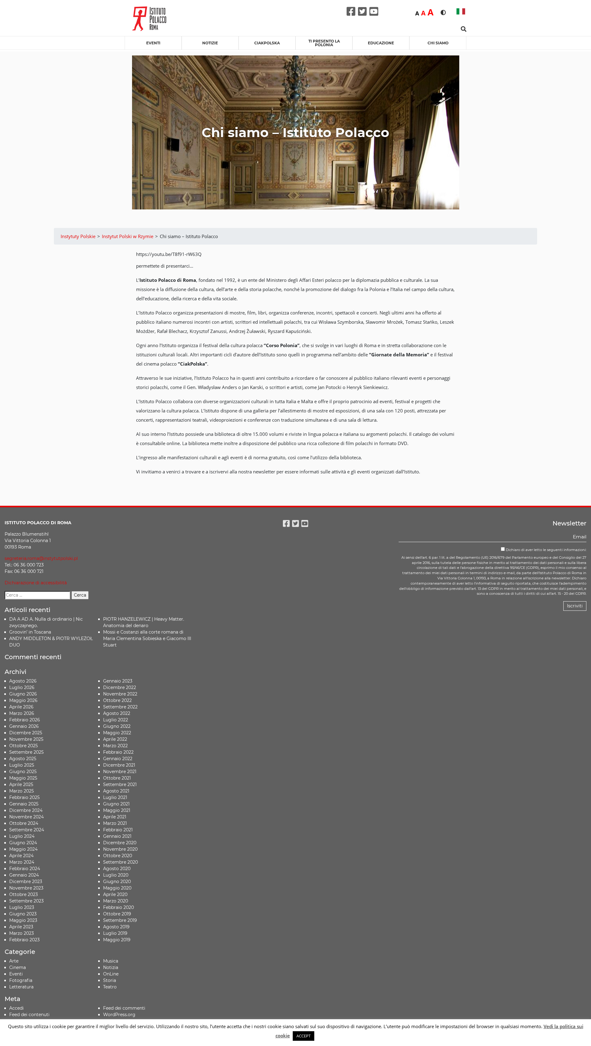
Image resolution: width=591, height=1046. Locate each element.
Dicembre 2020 (119, 842)
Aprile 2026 (21, 707)
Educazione (381, 43)
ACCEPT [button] (303, 1036)
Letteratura (21, 987)
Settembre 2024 (26, 830)
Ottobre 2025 (23, 745)
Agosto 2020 (117, 868)
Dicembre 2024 (25, 810)
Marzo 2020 (115, 901)
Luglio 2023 (21, 907)
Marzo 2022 (115, 745)
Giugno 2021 (116, 804)
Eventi (153, 43)
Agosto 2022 (116, 713)
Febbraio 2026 (24, 720)
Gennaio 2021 (117, 836)
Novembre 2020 (120, 849)
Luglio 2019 (115, 933)
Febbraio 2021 (118, 830)
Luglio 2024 (21, 836)
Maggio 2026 (23, 700)
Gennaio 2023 (117, 681)
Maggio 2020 (117, 888)
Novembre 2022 (120, 694)
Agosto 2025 (22, 758)
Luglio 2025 (21, 765)
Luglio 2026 (21, 687)
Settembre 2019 (120, 920)
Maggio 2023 (23, 920)
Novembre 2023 (26, 888)
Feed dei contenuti (29, 1014)
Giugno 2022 (117, 726)
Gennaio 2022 (117, 758)
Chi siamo (438, 43)
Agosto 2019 (116, 927)
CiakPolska (267, 43)
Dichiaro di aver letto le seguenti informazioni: (545, 550)
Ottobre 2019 (117, 914)
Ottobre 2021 (117, 778)
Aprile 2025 (21, 784)
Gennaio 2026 (24, 726)
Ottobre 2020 (117, 855)
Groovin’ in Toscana (30, 632)
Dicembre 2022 (119, 687)
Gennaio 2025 (23, 804)
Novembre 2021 (119, 771)
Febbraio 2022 (118, 752)
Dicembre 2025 (25, 733)
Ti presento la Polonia (324, 43)
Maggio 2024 (23, 849)
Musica (110, 961)
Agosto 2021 (116, 791)
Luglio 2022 (115, 720)
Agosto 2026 (23, 681)
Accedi (16, 1008)
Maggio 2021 (116, 810)
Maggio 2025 (23, 778)
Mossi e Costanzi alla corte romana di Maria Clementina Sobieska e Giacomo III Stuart (147, 638)
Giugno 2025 (23, 771)
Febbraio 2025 (24, 797)
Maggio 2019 (117, 940)
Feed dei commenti (124, 1008)
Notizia (110, 967)
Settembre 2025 (26, 752)
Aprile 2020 (115, 894)
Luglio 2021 (115, 797)
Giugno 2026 (23, 694)
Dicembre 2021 (119, 765)
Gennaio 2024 (24, 875)
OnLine (111, 974)
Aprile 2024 (21, 855)
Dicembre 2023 (25, 881)
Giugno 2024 (23, 842)
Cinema (17, 967)
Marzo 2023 (21, 933)
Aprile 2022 (115, 739)
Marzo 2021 (115, 823)
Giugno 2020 (117, 881)
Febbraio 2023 (24, 940)
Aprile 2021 (114, 817)
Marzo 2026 (21, 713)
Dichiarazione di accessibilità (36, 583)
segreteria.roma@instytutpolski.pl (41, 558)
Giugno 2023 (23, 914)
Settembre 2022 (120, 707)
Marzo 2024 (21, 862)
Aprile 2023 (21, 927)
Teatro (110, 987)
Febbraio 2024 (24, 868)
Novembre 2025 (26, 739)
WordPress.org (119, 1014)
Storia (109, 980)
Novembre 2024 (26, 817)
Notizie (210, 43)
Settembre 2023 (26, 901)
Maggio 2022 (117, 733)
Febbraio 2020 (118, 907)
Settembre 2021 (120, 784)
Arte (13, 961)
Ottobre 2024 (23, 823)
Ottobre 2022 (117, 700)
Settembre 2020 (120, 862)
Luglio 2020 (115, 875)
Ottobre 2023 (23, 894)
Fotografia (20, 980)
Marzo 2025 (21, 791)
